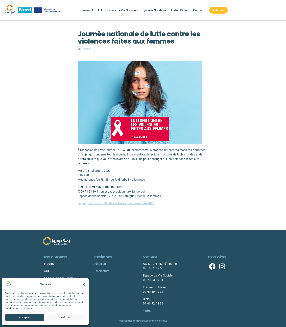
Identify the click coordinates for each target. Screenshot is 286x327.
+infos (147, 310)
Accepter (24, 317)
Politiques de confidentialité (152, 320)
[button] (83, 284)
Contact (198, 10)
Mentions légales (128, 320)
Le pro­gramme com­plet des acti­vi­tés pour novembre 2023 (116, 203)
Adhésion (218, 10)
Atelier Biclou (180, 10)
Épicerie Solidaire (154, 10)
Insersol (87, 10)
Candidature (101, 271)
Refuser (66, 317)
